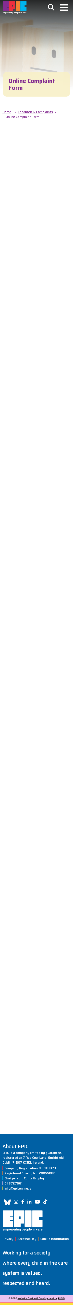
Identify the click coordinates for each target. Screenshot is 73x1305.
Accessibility (26, 1238)
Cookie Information (54, 1238)
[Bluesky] (7, 1202)
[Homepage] (14, 7)
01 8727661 (13, 1183)
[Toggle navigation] (64, 7)
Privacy (7, 1238)
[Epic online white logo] (36, 1221)
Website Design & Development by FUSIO (41, 1298)
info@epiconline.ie (17, 1189)
